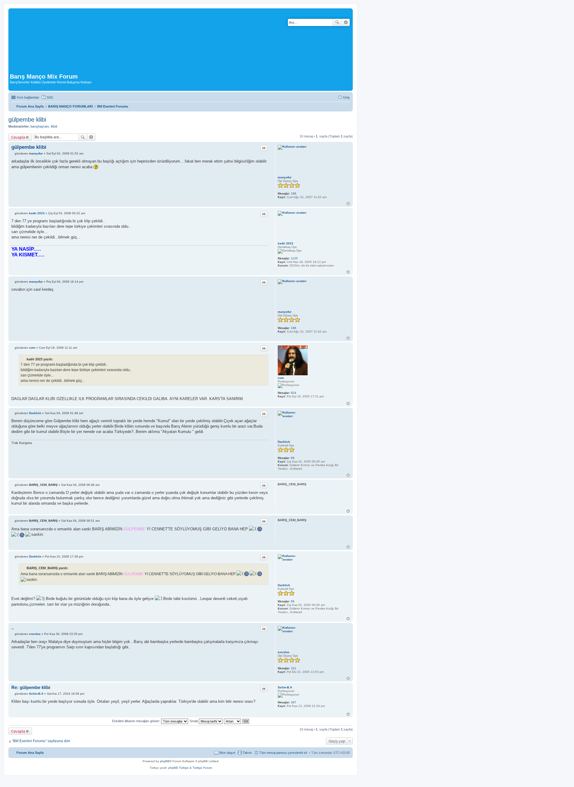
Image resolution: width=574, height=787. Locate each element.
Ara (337, 22)
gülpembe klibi (27, 119)
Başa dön (348, 203)
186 (293, 193)
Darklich (284, 441)
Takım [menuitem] (247, 752)
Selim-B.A (285, 687)
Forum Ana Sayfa (30, 752)
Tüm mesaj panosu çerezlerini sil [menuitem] (283, 752)
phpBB (165, 761)
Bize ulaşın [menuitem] (227, 752)
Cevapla (18, 137)
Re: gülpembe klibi (30, 687)
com (281, 377)
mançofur (284, 177)
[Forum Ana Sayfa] (146, 41)
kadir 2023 (285, 243)
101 (293, 668)
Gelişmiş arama (346, 22)
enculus (283, 652)
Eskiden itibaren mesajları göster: (136, 721)
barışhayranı (39, 126)
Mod (54, 126)
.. (12, 627)
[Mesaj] (13, 153)
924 (293, 392)
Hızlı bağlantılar (28, 97)
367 (293, 702)
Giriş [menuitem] (346, 97)
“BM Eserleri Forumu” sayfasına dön (41, 741)
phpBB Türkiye (178, 767)
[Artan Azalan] (233, 721)
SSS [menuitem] (50, 97)
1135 (294, 258)
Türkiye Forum (202, 767)
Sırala (194, 721)
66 (292, 458)
